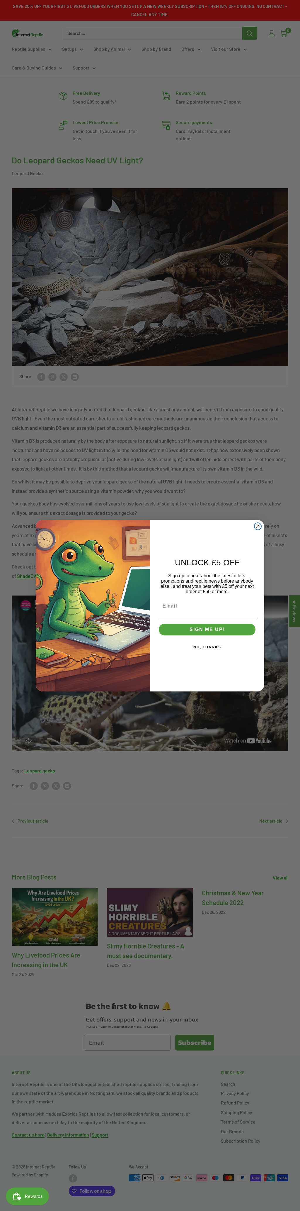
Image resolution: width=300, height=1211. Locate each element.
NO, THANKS (207, 647)
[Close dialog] (257, 526)
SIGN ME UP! (207, 629)
